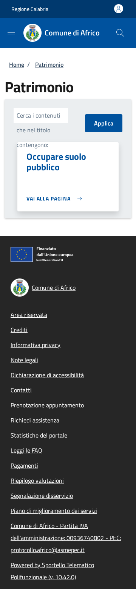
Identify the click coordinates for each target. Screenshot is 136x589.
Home (16, 64)
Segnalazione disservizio (42, 495)
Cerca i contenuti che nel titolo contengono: (38, 130)
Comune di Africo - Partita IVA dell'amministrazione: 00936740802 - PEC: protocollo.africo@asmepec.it (66, 537)
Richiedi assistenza (35, 420)
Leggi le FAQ (26, 450)
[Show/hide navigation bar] (11, 32)
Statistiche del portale (39, 435)
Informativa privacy (35, 344)
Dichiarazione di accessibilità (47, 374)
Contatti (21, 390)
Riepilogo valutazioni (37, 480)
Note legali (24, 359)
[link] (56, 198)
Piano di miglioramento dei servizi (54, 510)
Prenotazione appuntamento (47, 405)
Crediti (19, 329)
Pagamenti (24, 465)
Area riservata (29, 314)
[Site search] (120, 32)
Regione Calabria (29, 9)
